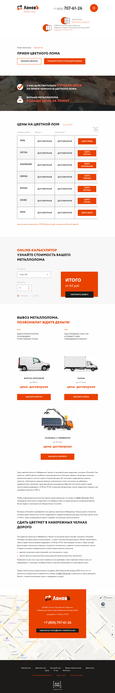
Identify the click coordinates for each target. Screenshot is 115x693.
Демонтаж (90, 668)
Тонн (37, 296)
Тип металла (21, 269)
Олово (23, 200)
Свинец (23, 176)
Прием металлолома (24, 48)
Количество (21, 282)
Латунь (23, 152)
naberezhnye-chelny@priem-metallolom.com (57, 630)
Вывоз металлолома (73, 668)
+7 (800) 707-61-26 (81, 498)
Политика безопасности (42, 675)
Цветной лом (40, 668)
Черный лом (26, 668)
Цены (47, 670)
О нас (56, 670)
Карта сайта (61, 675)
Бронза (23, 188)
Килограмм (24, 296)
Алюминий (26, 164)
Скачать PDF (68, 125)
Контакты (66, 670)
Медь (22, 140)
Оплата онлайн (76, 675)
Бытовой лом (55, 668)
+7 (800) (68, 9)
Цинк (22, 212)
